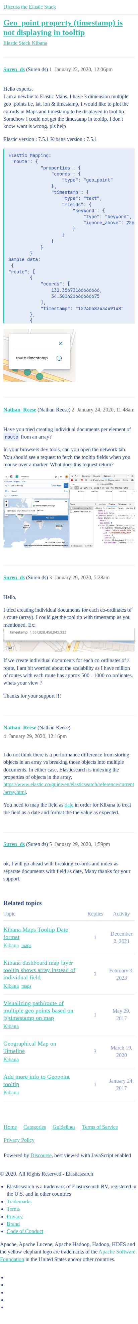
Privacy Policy (19, 1140)
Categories (34, 1127)
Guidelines (64, 1127)
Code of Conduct (25, 1231)
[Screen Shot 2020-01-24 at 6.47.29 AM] (69, 511)
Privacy (15, 1216)
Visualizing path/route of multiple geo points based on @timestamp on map (38, 1010)
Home (10, 1127)
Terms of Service (100, 1127)
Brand (13, 1224)
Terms (13, 1209)
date (69, 805)
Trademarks (19, 1201)
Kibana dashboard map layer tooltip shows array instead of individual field (39, 970)
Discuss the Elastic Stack (29, 7)
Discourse (41, 1155)
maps (26, 945)
